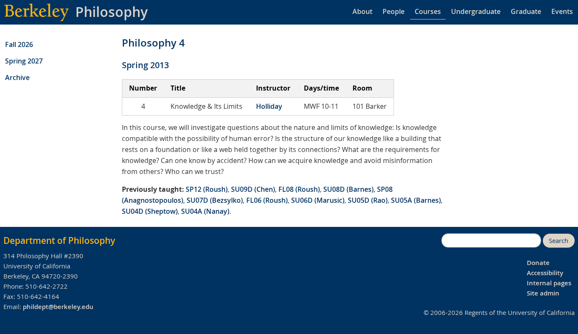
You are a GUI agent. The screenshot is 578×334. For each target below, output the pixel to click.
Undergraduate (476, 11)
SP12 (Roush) (207, 189)
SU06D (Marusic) (317, 200)
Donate (538, 263)
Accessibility (545, 273)
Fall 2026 (19, 44)
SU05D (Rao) (368, 200)
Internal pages (549, 283)
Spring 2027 (24, 61)
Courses (428, 11)
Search (558, 241)
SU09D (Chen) (253, 189)
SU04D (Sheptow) (150, 211)
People (394, 11)
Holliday (269, 106)
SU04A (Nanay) (205, 211)
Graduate (526, 11)
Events (562, 11)
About (362, 11)
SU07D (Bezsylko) (215, 200)
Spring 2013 (145, 65)
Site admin (543, 293)
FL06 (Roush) (267, 200)
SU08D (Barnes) (348, 189)
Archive (17, 77)
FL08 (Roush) (299, 189)
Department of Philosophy (59, 240)
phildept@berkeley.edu (58, 307)
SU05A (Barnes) (416, 200)
